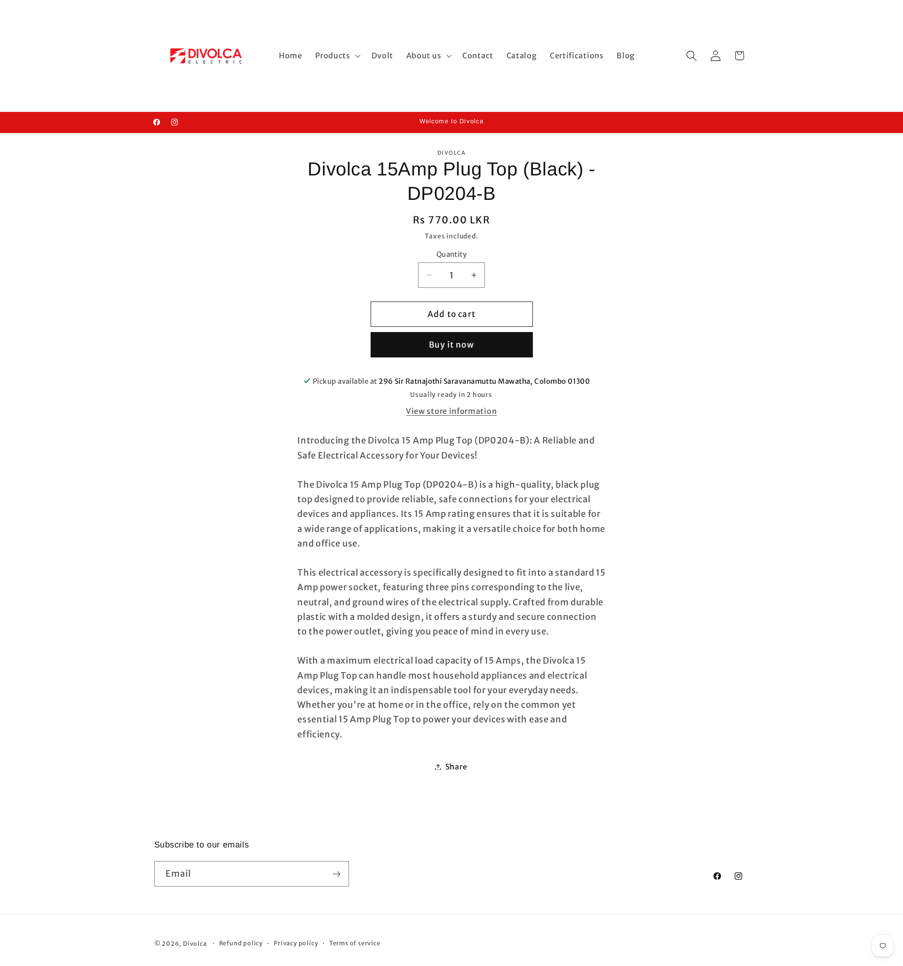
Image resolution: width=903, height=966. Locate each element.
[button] (336, 56)
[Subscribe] (337, 874)
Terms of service (354, 943)
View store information (451, 410)
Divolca (195, 944)
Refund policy (241, 943)
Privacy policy (296, 943)
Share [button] (456, 766)
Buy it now (451, 345)
